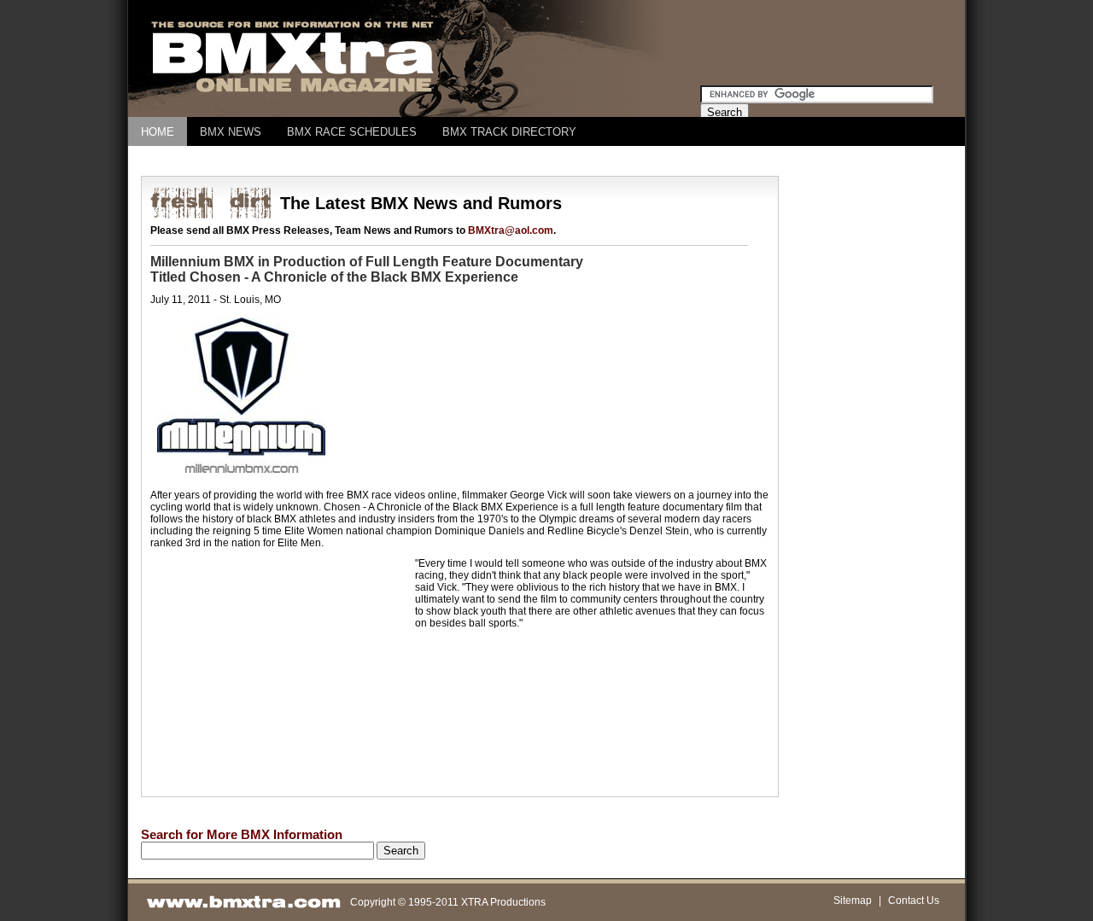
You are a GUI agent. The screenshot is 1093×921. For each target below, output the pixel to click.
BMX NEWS (230, 131)
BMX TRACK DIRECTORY (509, 131)
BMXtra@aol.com (510, 230)
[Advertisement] (452, 160)
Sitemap (852, 900)
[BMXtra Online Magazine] (293, 92)
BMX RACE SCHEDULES (352, 131)
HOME (157, 131)
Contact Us (913, 900)
